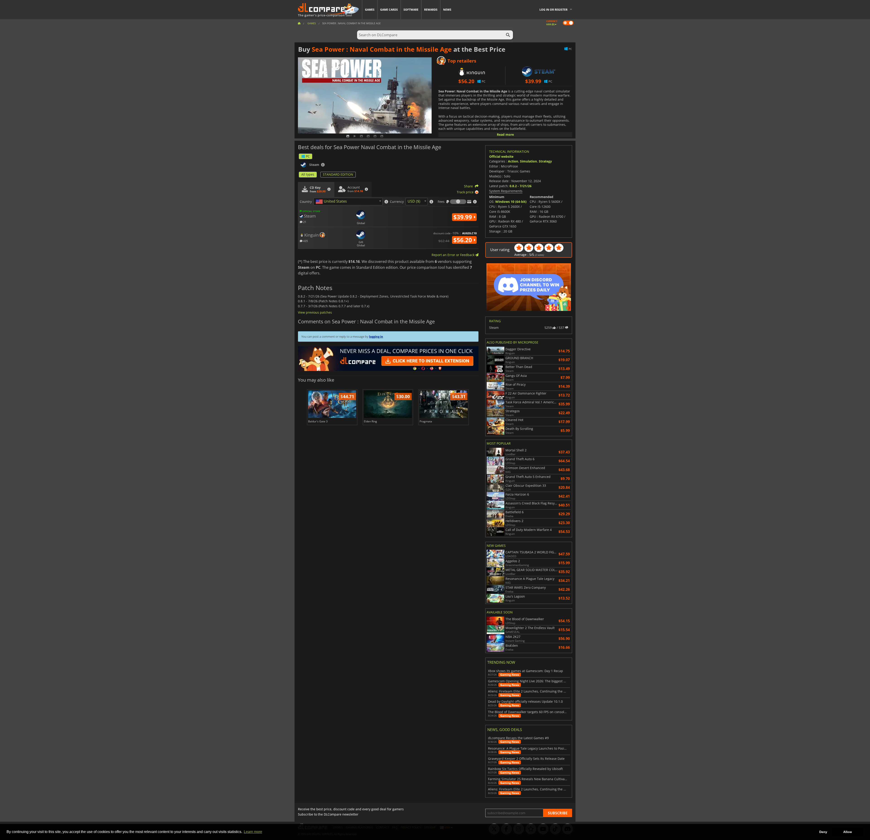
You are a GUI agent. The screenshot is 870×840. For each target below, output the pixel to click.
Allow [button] (847, 832)
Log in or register (553, 10)
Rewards (430, 10)
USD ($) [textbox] (414, 201)
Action (513, 161)
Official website (501, 156)
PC (308, 156)
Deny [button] (823, 832)
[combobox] (348, 201)
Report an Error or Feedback (453, 255)
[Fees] (458, 201)
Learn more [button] (253, 832)
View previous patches (315, 312)
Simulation (528, 161)
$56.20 (463, 240)
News (447, 10)
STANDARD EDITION (338, 174)
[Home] (299, 23)
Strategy (545, 161)
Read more (505, 134)
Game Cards (389, 10)
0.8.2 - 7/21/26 (521, 186)
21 (304, 221)
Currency (397, 201)
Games (370, 10)
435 (305, 240)
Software (411, 10)
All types (307, 174)
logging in (376, 336)
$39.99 (463, 217)
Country (306, 201)
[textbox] (332, 201)
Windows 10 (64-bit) (511, 201)
